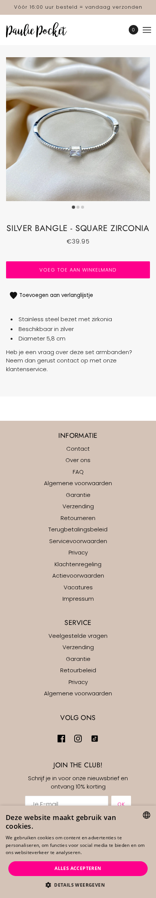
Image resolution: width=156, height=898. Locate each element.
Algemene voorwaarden (78, 483)
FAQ (78, 472)
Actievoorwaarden (78, 575)
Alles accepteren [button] (78, 868)
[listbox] (146, 815)
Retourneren (78, 518)
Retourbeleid (78, 670)
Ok (121, 804)
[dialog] (78, 852)
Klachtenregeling (78, 564)
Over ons (78, 460)
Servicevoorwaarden (78, 541)
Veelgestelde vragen (78, 636)
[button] (78, 885)
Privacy (78, 552)
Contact (78, 449)
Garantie (78, 495)
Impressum (78, 599)
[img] (61, 738)
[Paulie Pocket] (43, 29)
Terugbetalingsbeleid (78, 529)
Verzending (78, 506)
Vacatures (78, 587)
